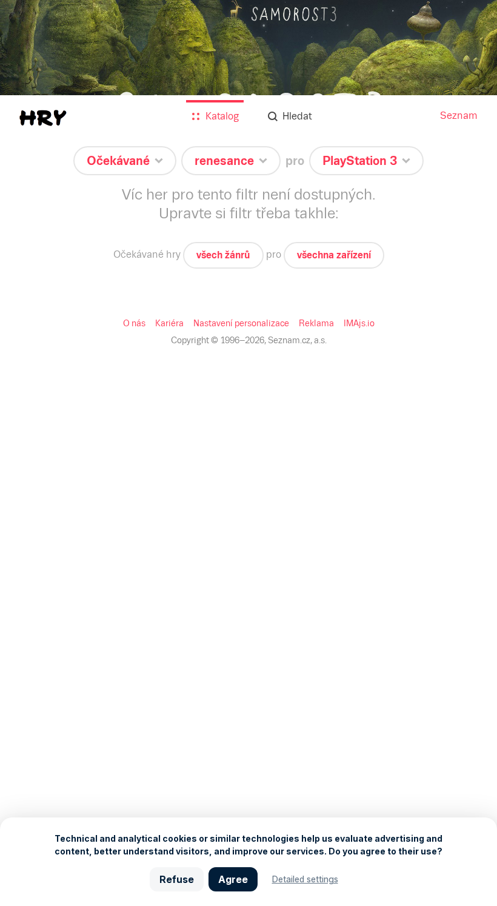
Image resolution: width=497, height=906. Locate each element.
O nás (134, 323)
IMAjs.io (359, 323)
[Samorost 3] (248, 79)
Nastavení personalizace (241, 323)
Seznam (459, 115)
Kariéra (169, 323)
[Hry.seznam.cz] (43, 118)
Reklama (316, 323)
